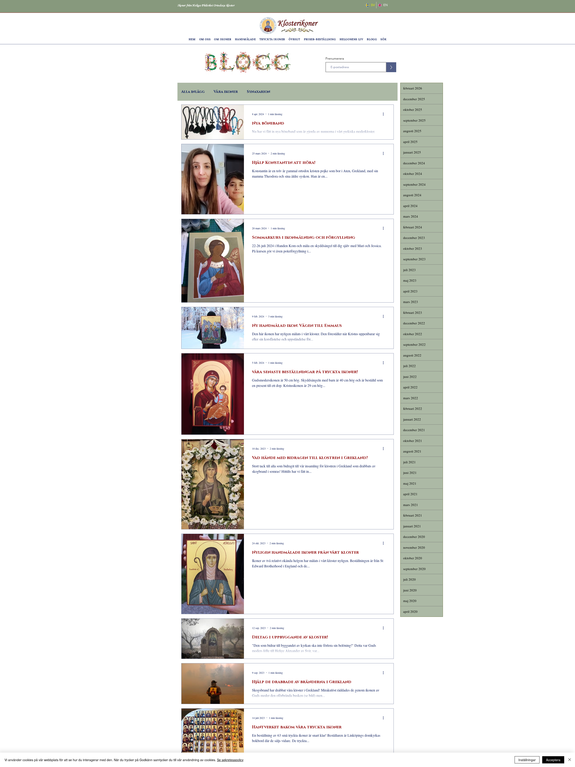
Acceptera (553, 760)
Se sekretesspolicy (230, 760)
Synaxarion (258, 91)
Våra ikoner (226, 91)
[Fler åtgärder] (384, 114)
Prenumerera (334, 58)
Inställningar (527, 760)
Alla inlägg (193, 91)
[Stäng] (569, 759)
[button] (205, 39)
